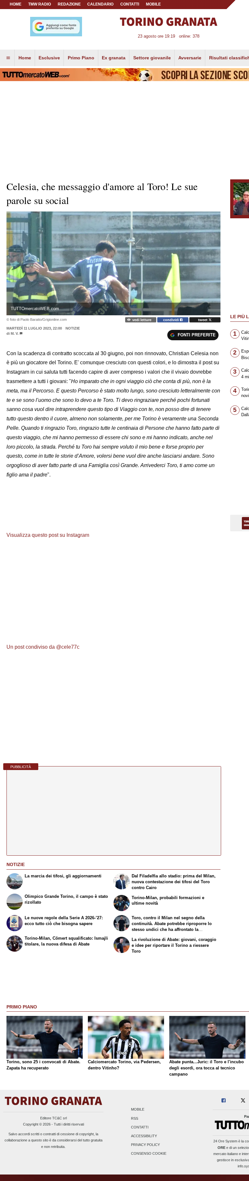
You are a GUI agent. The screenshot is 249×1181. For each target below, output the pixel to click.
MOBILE (153, 4)
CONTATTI (129, 4)
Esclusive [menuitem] (49, 57)
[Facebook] (223, 1100)
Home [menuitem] (24, 57)
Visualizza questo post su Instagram (47, 535)
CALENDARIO (100, 4)
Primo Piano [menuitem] (81, 57)
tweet (203, 320)
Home (15, 4)
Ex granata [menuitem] (113, 57)
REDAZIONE (69, 4)
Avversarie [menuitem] (189, 57)
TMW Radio (39, 4)
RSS (134, 1118)
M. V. (14, 333)
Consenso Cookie (148, 1154)
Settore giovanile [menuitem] (152, 57)
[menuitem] (8, 58)
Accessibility (144, 1136)
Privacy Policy (145, 1145)
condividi (171, 320)
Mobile (137, 1110)
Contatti (139, 1127)
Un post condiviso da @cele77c (42, 647)
